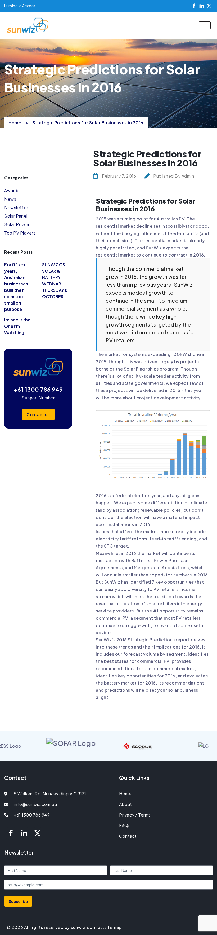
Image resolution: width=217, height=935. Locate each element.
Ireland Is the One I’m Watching (17, 326)
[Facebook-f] (10, 833)
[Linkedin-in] (24, 833)
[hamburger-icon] (205, 25)
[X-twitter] (37, 833)
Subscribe (18, 901)
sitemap (113, 927)
